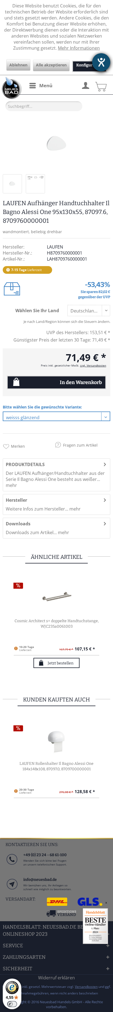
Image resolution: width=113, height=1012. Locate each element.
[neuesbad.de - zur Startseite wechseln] (11, 88)
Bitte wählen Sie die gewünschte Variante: (42, 407)
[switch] (12, 1004)
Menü (45, 85)
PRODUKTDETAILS (25, 464)
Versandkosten (86, 986)
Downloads (18, 524)
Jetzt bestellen (61, 663)
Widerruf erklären (56, 978)
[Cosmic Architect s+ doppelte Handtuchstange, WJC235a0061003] (56, 596)
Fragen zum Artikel (80, 445)
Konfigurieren (89, 65)
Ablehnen (18, 64)
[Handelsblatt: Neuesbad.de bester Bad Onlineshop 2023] (95, 926)
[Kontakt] (11, 889)
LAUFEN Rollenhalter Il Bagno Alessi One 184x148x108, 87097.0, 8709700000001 (56, 766)
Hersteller (16, 500)
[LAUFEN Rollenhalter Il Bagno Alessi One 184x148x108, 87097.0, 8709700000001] (56, 739)
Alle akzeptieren (51, 64)
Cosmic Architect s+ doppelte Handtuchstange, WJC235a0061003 (57, 624)
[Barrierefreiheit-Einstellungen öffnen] (101, 62)
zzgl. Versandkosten (93, 365)
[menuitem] (40, 85)
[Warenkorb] (100, 84)
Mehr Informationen (79, 48)
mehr (11, 485)
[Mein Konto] (85, 84)
